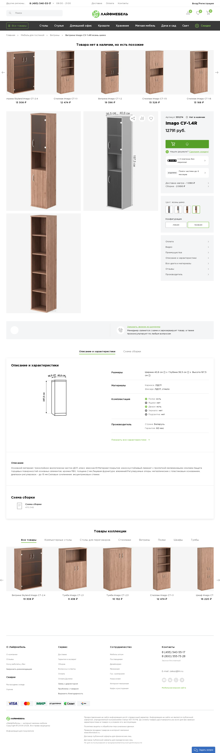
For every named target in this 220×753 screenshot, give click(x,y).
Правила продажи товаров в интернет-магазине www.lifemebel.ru (106, 731)
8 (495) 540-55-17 (40, 3)
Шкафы (178, 539)
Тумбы (195, 539)
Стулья (59, 25)
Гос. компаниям (117, 674)
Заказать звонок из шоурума (143, 327)
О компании (11, 654)
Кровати (104, 25)
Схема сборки (132, 351)
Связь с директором (68, 684)
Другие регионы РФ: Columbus (16, 3)
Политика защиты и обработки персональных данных (109, 726)
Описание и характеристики (97, 351)
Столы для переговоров (95, 539)
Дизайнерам (115, 664)
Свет (185, 25)
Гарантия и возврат (67, 659)
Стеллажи (124, 539)
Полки (162, 539)
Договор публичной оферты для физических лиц (107, 736)
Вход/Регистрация (203, 3)
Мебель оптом (116, 654)
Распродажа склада (15, 685)
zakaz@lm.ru (176, 671)
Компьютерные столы (58, 539)
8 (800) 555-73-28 (173, 656)
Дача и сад (168, 25)
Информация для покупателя (20, 731)
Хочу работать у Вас (15, 664)
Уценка (9, 689)
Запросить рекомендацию (19, 669)
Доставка (97, 3)
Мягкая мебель (145, 25)
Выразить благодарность (70, 694)
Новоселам (115, 679)
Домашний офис (81, 25)
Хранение (122, 25)
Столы (43, 25)
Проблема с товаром (68, 689)
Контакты (123, 3)
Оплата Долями (65, 679)
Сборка (61, 664)
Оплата (110, 3)
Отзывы (10, 659)
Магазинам (115, 669)
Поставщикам (116, 659)
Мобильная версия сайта (174, 688)
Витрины (144, 539)
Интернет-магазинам (119, 684)
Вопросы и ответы (67, 669)
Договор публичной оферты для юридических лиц (113, 741)
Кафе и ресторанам (119, 688)
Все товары (28, 539)
